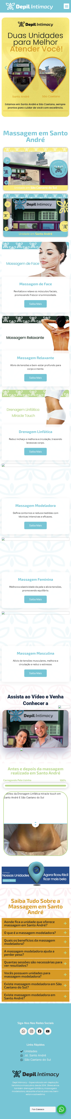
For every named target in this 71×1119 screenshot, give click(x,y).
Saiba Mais (35, 599)
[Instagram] (31, 1031)
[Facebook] (39, 1031)
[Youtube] (47, 1031)
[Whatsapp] (23, 1031)
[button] (66, 6)
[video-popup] (35, 729)
